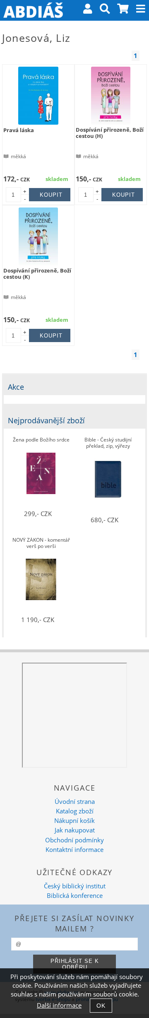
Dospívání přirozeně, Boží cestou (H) (110, 133)
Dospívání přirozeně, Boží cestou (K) (37, 274)
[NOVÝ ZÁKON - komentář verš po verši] (41, 579)
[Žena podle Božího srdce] (40, 473)
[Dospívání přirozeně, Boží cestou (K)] (38, 236)
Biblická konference (75, 895)
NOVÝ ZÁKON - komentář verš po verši (41, 543)
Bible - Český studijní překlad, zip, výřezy (108, 443)
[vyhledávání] (105, 10)
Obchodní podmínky (74, 840)
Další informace (59, 1005)
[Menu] (140, 8)
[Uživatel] (87, 10)
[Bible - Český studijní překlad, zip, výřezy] (108, 479)
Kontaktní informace (74, 849)
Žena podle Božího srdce (41, 440)
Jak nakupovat (75, 830)
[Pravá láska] (38, 96)
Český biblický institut (75, 886)
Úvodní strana (75, 801)
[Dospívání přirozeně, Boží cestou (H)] (110, 96)
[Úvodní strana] (33, 10)
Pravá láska (18, 130)
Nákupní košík (74, 820)
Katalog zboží (75, 811)
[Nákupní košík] (123, 10)
